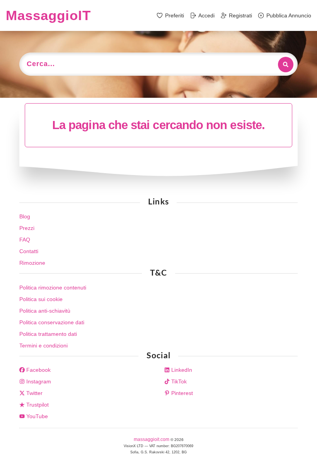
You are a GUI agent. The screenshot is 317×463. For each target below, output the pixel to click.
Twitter (34, 393)
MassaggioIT (48, 15)
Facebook (38, 370)
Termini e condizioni (43, 345)
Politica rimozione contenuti (52, 287)
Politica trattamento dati (48, 334)
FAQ (24, 240)
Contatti (28, 251)
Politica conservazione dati (51, 322)
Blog (24, 216)
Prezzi (26, 228)
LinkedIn (181, 370)
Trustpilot (37, 405)
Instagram (38, 381)
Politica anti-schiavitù (44, 311)
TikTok (178, 381)
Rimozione (32, 263)
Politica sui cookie (41, 299)
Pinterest (181, 393)
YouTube (36, 416)
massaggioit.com (152, 439)
